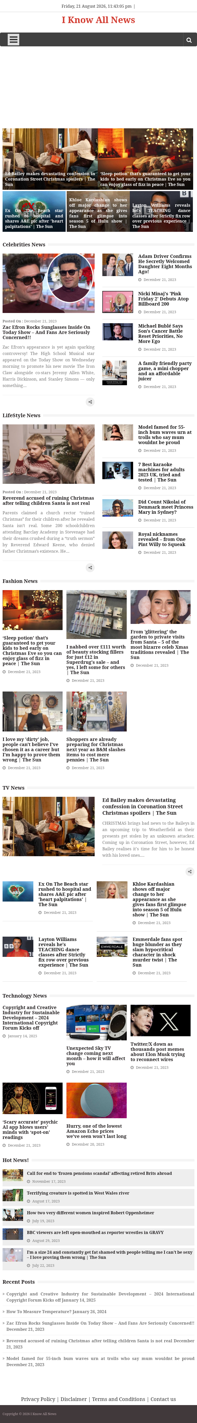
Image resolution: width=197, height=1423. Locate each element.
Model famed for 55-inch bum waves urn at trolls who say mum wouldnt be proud (165, 434)
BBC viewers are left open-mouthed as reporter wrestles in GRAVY (95, 1232)
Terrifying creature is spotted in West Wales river (78, 1193)
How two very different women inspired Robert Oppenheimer (90, 1213)
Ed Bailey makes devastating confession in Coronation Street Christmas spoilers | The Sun (50, 179)
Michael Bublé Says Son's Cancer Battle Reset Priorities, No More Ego (160, 333)
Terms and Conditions (118, 1399)
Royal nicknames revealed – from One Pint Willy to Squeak (161, 539)
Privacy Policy (38, 1399)
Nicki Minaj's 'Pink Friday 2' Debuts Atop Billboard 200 (163, 298)
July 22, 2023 (43, 1265)
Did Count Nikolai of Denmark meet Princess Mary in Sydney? (165, 507)
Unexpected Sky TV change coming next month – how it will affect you (95, 1055)
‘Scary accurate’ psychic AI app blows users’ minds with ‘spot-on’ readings (30, 1129)
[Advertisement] (98, 85)
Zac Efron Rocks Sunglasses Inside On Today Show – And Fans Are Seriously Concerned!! (46, 332)
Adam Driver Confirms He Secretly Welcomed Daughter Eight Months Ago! (165, 264)
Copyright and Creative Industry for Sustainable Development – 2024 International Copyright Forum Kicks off (31, 1017)
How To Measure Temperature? (39, 1311)
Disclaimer (74, 1399)
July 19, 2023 (43, 1220)
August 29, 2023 (46, 1240)
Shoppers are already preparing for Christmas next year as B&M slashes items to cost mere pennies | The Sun (95, 749)
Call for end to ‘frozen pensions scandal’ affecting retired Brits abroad (99, 1173)
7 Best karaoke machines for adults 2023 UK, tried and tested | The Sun (161, 472)
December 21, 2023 (40, 321)
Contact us (163, 1399)
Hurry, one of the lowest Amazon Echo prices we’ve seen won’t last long (96, 1131)
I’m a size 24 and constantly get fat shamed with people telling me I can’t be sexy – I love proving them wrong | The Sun (109, 1254)
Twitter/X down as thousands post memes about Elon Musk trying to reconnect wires (158, 1051)
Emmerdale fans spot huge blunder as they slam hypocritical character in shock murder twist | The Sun (157, 952)
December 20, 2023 (88, 1144)
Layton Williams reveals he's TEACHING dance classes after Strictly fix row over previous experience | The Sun (161, 216)
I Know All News (98, 20)
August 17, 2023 (46, 1201)
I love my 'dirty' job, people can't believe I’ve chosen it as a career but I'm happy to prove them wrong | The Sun (31, 749)
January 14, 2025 (22, 1035)
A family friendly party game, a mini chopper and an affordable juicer (165, 371)
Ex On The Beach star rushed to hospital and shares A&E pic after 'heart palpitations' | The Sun (34, 218)
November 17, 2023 (49, 1181)
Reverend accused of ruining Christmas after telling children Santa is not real (48, 500)
